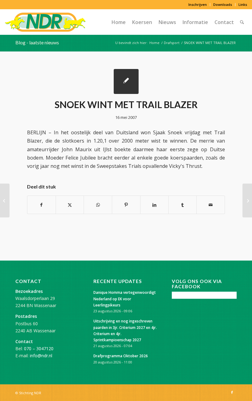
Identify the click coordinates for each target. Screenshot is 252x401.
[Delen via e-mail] (211, 205)
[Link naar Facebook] (232, 392)
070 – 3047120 (38, 348)
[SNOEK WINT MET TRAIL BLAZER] (126, 81)
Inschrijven (197, 4)
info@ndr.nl (41, 355)
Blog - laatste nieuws (37, 42)
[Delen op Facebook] (41, 205)
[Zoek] (242, 22)
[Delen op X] (70, 205)
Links (242, 4)
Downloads (222, 4)
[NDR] (45, 22)
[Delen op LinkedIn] (154, 205)
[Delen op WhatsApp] (98, 205)
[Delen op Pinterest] (126, 205)
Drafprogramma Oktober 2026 (120, 355)
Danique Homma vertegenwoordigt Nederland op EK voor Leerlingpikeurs (124, 298)
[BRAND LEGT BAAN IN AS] (5, 200)
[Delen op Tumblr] (183, 205)
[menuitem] (197, 4)
